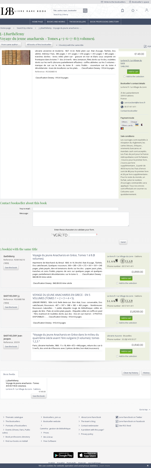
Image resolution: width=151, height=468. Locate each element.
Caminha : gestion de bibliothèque (55, 428)
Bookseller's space (140, 2)
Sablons (125, 66)
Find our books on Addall (16, 441)
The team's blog (88, 421)
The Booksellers (77, 21)
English (52, 463)
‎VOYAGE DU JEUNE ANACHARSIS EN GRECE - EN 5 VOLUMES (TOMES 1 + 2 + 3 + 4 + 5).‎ (61, 296)
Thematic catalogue (14, 417)
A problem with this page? (92, 429)
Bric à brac (48, 437)
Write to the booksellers (114, 2)
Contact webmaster (90, 425)
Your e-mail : (25, 208)
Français (82, 463)
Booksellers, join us (52, 417)
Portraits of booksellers (16, 425)
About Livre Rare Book (91, 417)
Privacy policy (87, 434)
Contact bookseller (129, 110)
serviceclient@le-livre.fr (134, 102)
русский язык (94, 463)
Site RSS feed (124, 425)
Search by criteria (61, 14)
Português (71, 463)
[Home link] (23, 11)
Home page (37, 21)
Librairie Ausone (114, 335)
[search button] (85, 11)
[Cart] (122, 10)
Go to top (143, 409)
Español (60, 463)
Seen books (9, 374)
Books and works (56, 21)
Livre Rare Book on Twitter (130, 417)
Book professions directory (104, 21)
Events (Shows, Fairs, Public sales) (16, 431)
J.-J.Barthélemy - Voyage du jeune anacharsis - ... (60, 28)
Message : (24, 213)
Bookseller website (51, 421)
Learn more (104, 465)
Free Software (50, 441)
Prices (46, 432)
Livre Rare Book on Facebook (131, 421)
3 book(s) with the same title (70, 45)
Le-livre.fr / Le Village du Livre (120, 256)
